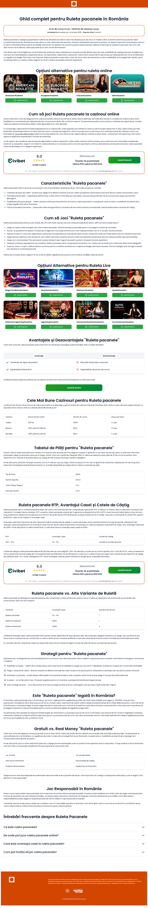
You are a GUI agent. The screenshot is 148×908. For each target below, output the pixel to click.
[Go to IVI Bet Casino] (16, 161)
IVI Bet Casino (39, 165)
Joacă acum (22, 100)
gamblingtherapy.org (106, 171)
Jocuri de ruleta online (24, 134)
